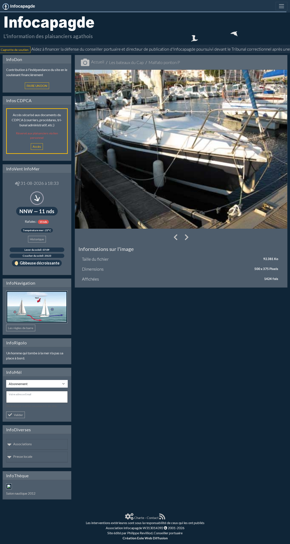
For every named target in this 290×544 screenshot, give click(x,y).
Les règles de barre (20, 328)
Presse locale (22, 456)
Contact (153, 518)
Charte (139, 518)
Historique (37, 239)
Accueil (97, 61)
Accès (37, 146)
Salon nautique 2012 (20, 493)
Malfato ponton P (164, 62)
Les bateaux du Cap (126, 62)
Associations (22, 444)
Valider (18, 415)
